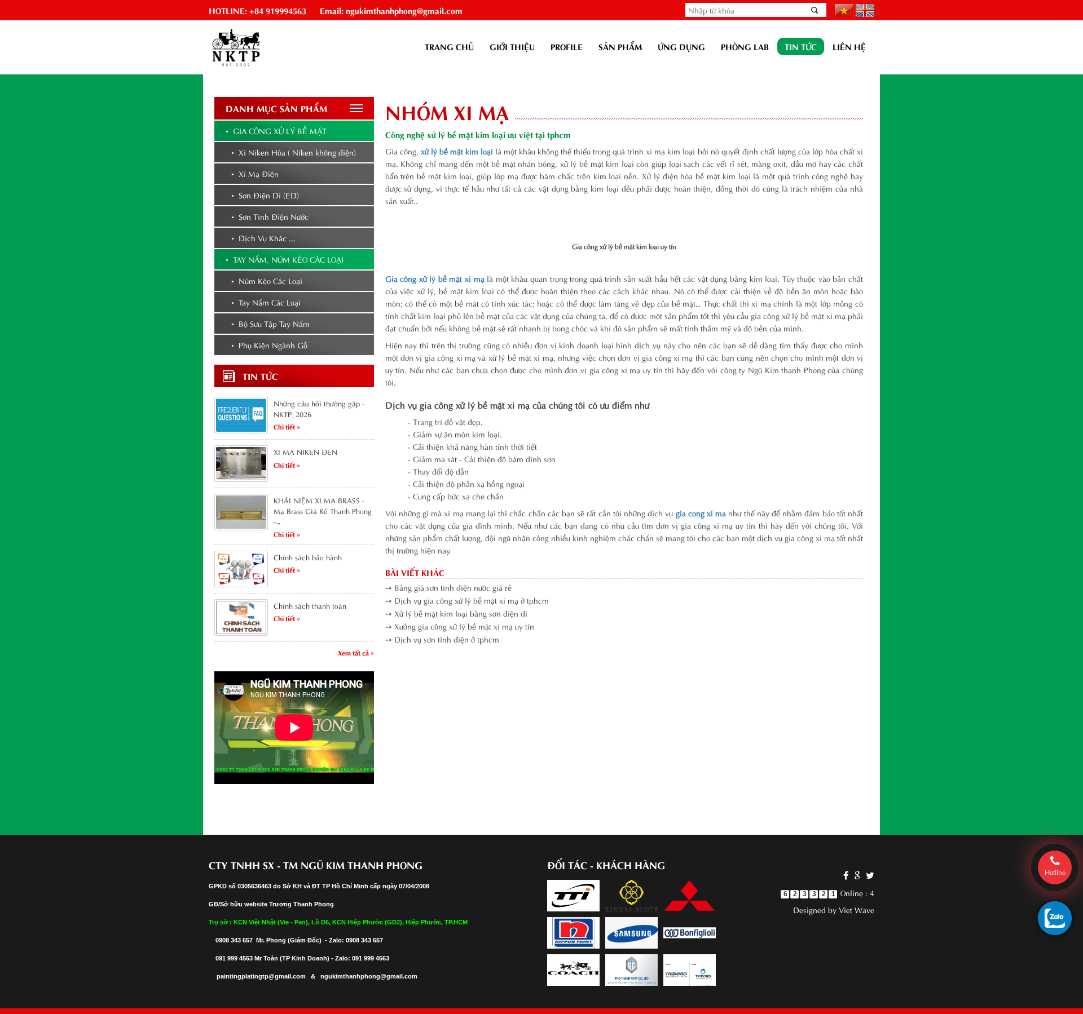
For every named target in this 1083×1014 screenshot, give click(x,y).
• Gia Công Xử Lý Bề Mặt (276, 130)
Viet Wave (856, 909)
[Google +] (857, 874)
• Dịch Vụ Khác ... (263, 237)
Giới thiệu (512, 46)
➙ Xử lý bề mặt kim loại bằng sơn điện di (456, 613)
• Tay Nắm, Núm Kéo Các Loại (285, 259)
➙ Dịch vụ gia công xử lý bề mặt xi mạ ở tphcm (467, 600)
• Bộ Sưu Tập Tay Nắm (270, 323)
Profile (567, 46)
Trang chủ (449, 46)
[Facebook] (845, 874)
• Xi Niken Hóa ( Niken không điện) (293, 152)
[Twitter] (868, 874)
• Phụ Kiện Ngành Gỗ (269, 345)
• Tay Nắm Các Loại (266, 302)
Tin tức (801, 46)
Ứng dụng (681, 46)
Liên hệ (849, 46)
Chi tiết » (287, 426)
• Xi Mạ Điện (255, 173)
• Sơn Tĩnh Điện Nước (270, 216)
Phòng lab (745, 46)
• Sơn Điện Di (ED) (265, 195)
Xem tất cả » (356, 652)
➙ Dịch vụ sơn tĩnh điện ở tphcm (442, 639)
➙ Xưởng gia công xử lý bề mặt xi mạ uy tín (459, 626)
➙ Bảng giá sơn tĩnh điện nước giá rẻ (448, 587)
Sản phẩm (620, 46)
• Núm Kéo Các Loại (266, 280)
